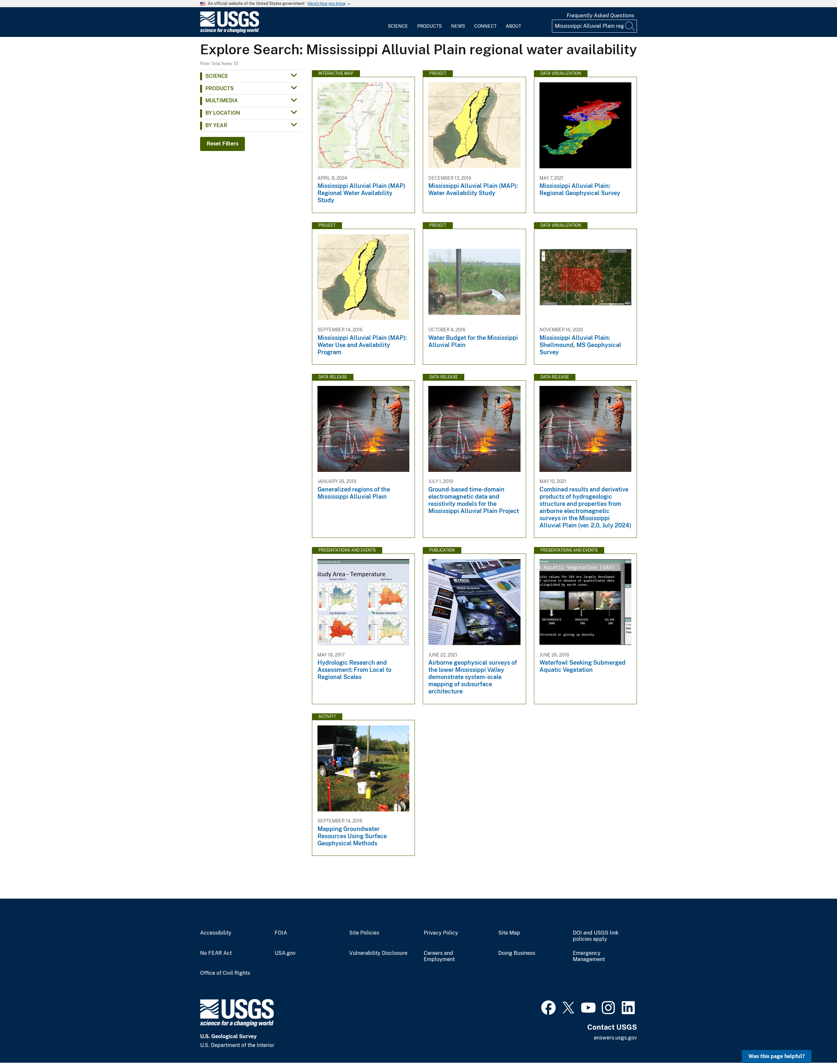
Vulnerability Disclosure (378, 953)
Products (429, 26)
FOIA (281, 933)
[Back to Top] (813, 1039)
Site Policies (364, 933)
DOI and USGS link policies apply (596, 936)
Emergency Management (589, 956)
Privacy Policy (441, 933)
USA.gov (285, 953)
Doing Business (516, 953)
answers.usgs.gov (615, 1038)
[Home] (229, 31)
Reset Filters (222, 144)
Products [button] (219, 88)
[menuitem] (398, 22)
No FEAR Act (216, 953)
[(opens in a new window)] (548, 1007)
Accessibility (215, 933)
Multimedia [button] (221, 100)
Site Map (509, 933)
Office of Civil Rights (225, 973)
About (513, 26)
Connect (485, 26)
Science (398, 26)
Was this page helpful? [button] (776, 1056)
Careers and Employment (439, 956)
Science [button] (216, 76)
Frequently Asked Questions (600, 15)
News (458, 26)
